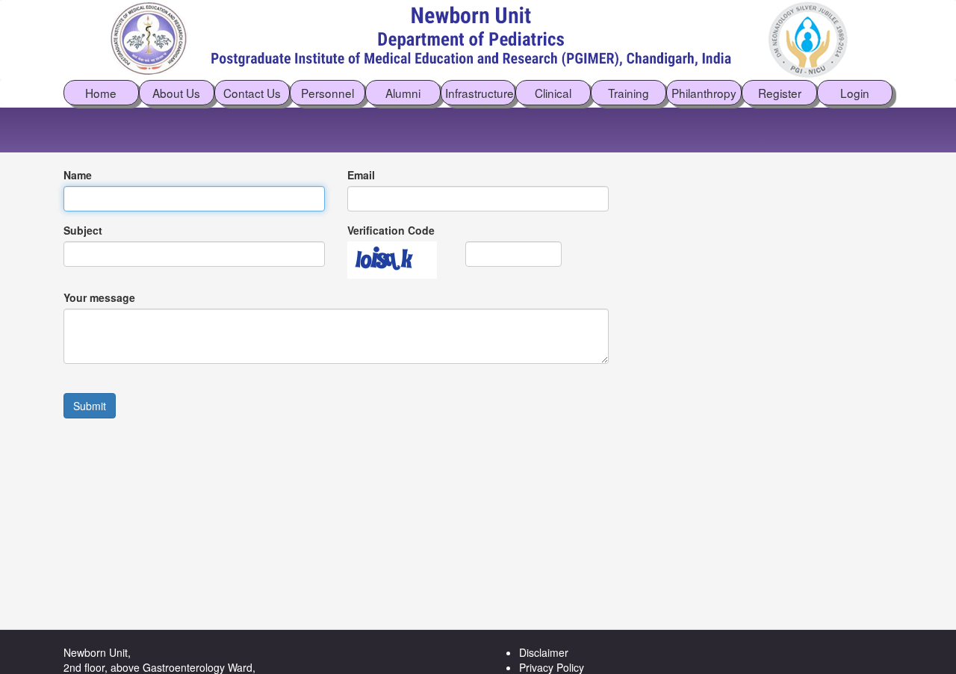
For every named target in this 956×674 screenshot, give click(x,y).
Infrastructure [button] (479, 92)
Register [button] (779, 92)
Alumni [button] (402, 92)
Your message (99, 297)
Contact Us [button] (252, 92)
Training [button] (628, 92)
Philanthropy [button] (703, 92)
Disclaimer (543, 652)
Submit (89, 405)
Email (361, 174)
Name (77, 174)
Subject (82, 230)
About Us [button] (176, 92)
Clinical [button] (553, 92)
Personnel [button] (327, 92)
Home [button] (101, 92)
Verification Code (391, 230)
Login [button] (854, 92)
